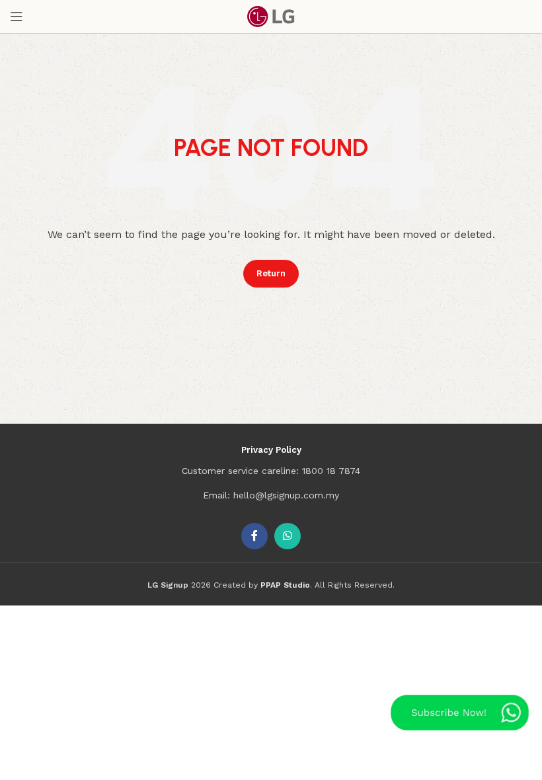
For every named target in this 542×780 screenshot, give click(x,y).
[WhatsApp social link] (287, 536)
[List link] (271, 470)
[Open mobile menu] (16, 16)
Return (271, 273)
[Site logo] (271, 16)
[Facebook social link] (254, 536)
